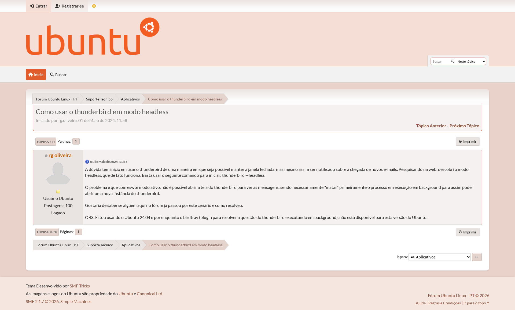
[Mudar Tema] (94, 6)
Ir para (402, 257)
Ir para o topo (47, 231)
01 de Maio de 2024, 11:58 (108, 161)
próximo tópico (464, 125)
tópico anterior (431, 125)
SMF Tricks (80, 285)
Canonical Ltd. (150, 293)
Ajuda (421, 303)
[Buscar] (452, 61)
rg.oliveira (60, 155)
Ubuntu (126, 293)
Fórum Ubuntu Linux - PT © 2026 (458, 295)
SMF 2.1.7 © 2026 (42, 301)
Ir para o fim (46, 141)
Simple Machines (75, 301)
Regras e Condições (444, 303)
